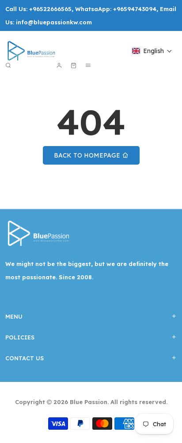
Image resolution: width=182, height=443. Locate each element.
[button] (152, 50)
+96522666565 (50, 8)
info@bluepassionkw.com (54, 22)
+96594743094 (134, 8)
